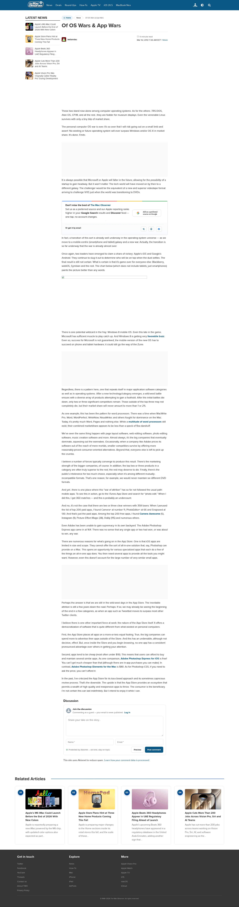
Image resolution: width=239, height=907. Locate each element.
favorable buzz (156, 336)
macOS (124, 881)
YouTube (21, 872)
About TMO (22, 885)
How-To (83, 5)
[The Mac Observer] (36, 5)
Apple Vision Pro (128, 863)
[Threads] (151, 229)
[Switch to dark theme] (202, 5)
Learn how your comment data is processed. (127, 760)
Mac (71, 872)
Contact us (22, 881)
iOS (122, 876)
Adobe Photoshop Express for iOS (140, 658)
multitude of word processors (145, 421)
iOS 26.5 (108, 5)
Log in (127, 712)
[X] (143, 229)
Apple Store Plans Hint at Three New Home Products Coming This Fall (96, 816)
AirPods (72, 885)
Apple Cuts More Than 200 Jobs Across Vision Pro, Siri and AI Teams (203, 816)
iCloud (124, 885)
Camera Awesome (150, 514)
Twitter (20, 863)
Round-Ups (70, 5)
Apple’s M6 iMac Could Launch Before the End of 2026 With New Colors (42, 816)
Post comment (154, 749)
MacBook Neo (123, 5)
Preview (137, 749)
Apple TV (95, 5)
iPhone (72, 876)
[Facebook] (159, 229)
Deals (59, 5)
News (49, 5)
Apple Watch (127, 868)
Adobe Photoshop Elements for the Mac (94, 666)
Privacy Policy (23, 890)
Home (68, 18)
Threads (21, 876)
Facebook (21, 868)
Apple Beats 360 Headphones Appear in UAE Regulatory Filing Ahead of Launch (149, 816)
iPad (71, 881)
